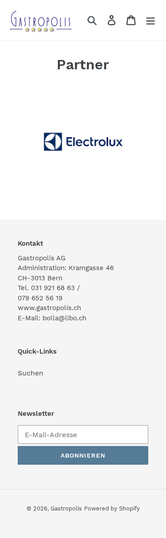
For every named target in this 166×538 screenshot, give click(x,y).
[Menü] (150, 20)
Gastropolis (66, 508)
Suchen (30, 373)
